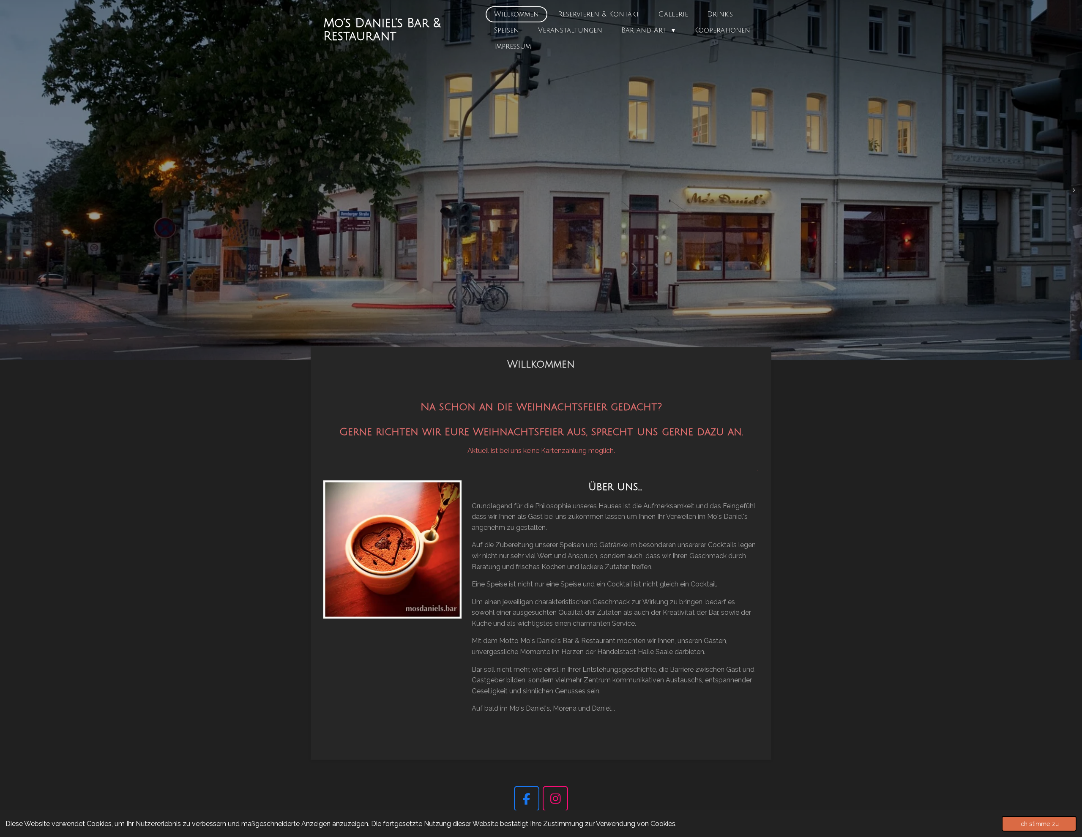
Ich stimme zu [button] (1039, 823)
